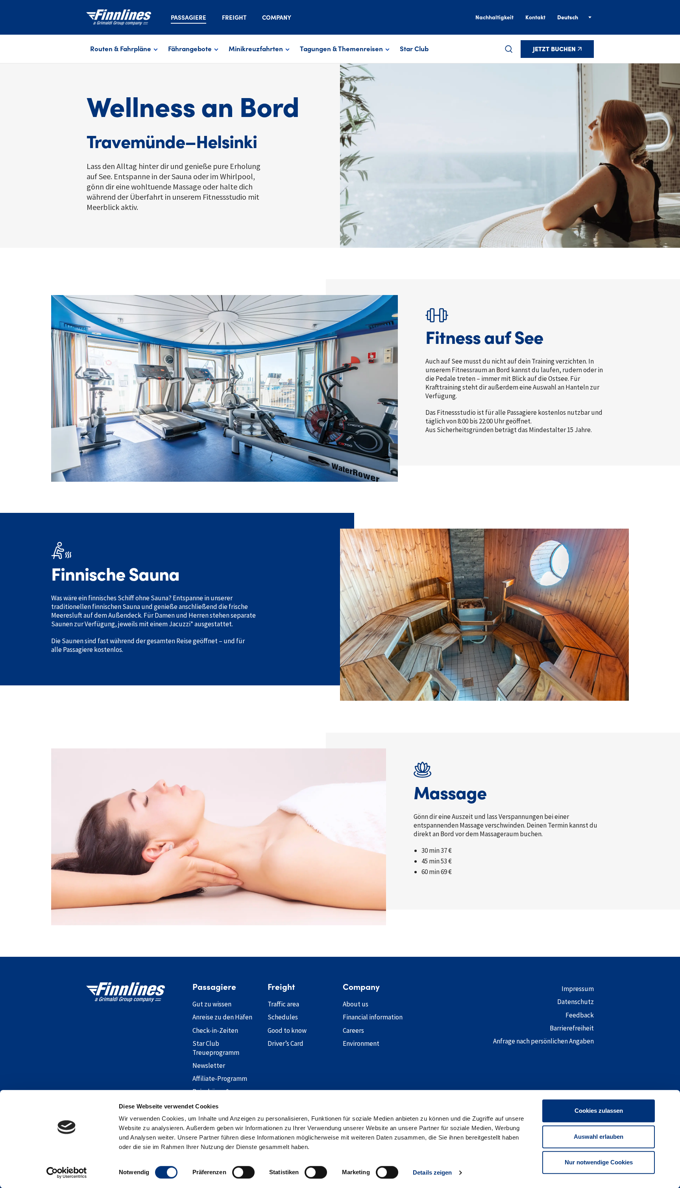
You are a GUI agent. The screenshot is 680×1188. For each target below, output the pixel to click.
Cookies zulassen (599, 1110)
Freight (234, 17)
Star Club (414, 49)
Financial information (373, 1017)
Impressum (578, 988)
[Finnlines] (118, 17)
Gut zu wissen (211, 1004)
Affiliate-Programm (219, 1078)
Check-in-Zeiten (215, 1030)
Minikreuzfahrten (256, 49)
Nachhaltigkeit (494, 17)
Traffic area (283, 1004)
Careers (353, 1030)
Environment (361, 1043)
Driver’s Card (285, 1043)
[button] (509, 49)
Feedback (579, 1015)
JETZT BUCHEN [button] (554, 49)
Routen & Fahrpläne (120, 49)
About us (355, 1004)
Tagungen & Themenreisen (341, 49)
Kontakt (535, 17)
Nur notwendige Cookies (599, 1162)
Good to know (287, 1030)
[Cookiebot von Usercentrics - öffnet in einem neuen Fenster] (66, 1173)
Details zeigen (432, 1172)
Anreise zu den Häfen (222, 1017)
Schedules (283, 1017)
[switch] (243, 1172)
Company (276, 17)
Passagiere (188, 17)
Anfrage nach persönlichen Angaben (543, 1041)
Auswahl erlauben (598, 1136)
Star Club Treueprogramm (215, 1048)
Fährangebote (190, 49)
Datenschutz (575, 1001)
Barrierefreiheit (572, 1028)
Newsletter (208, 1065)
